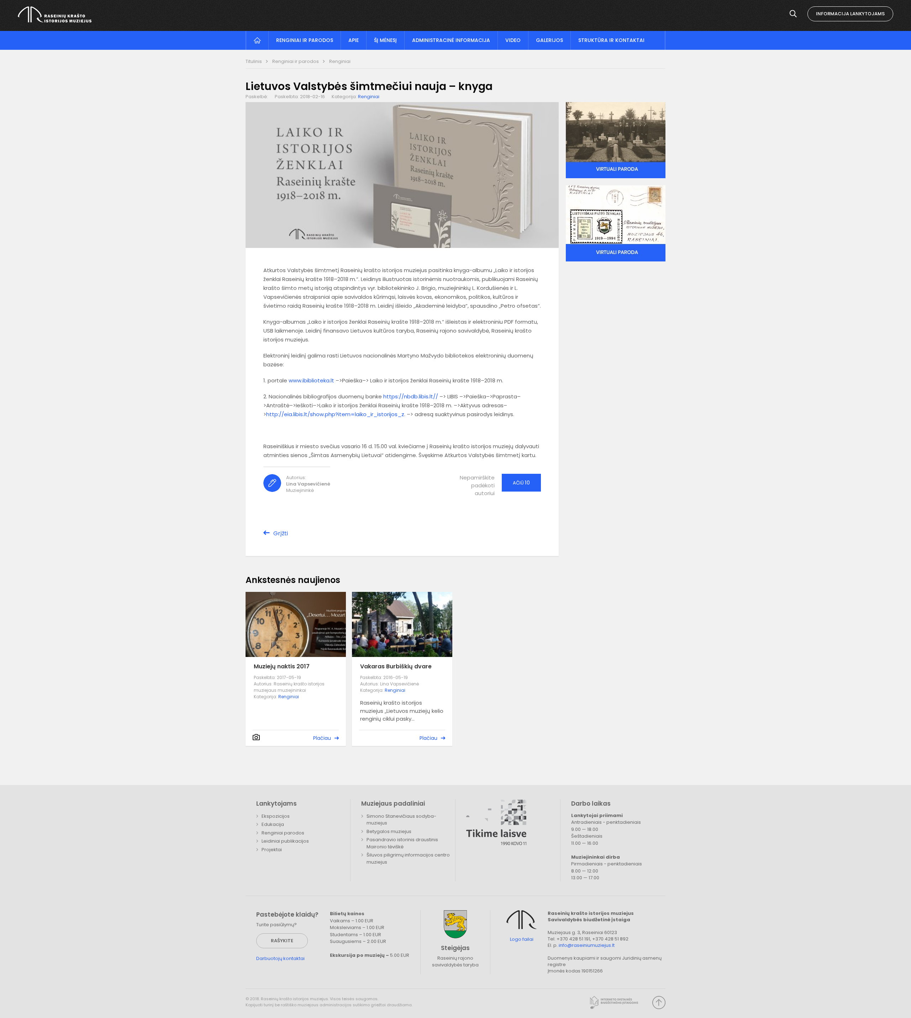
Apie (353, 40)
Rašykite (282, 940)
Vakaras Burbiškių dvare (396, 666)
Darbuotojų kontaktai (280, 958)
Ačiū (521, 482)
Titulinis (254, 61)
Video (513, 40)
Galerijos (549, 40)
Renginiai (340, 61)
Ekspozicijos (276, 816)
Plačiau (322, 738)
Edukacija (273, 824)
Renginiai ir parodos (304, 40)
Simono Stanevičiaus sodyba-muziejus (401, 820)
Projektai (272, 849)
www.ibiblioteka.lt (311, 380)
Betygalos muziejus (389, 831)
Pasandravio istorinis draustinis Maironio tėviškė (402, 843)
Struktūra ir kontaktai (611, 40)
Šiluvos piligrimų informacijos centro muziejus (408, 858)
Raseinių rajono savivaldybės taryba (455, 962)
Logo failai (521, 939)
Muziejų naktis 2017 (282, 666)
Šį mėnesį (385, 40)
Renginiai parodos (283, 832)
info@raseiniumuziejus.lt (587, 945)
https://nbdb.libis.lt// (410, 396)
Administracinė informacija (451, 40)
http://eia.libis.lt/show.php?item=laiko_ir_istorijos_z (335, 414)
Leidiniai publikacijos (285, 841)
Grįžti (280, 533)
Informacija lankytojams (850, 13)
